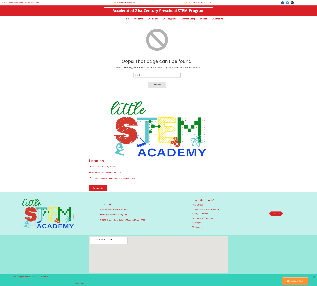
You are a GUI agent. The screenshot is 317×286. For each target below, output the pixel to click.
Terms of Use (198, 227)
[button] (98, 188)
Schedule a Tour (295, 281)
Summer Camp (188, 18)
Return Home (156, 84)
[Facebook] (282, 2)
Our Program (169, 18)
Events (203, 18)
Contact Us (217, 18)
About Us (138, 18)
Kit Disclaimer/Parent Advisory (205, 209)
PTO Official (197, 205)
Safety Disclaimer (200, 213)
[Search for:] (157, 75)
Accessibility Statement (202, 218)
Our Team (153, 18)
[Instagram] (292, 2)
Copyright (196, 222)
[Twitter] (287, 2)
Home (126, 18)
